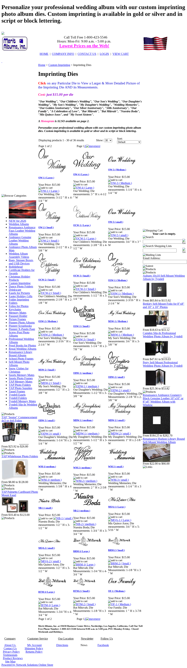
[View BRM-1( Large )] (84, 564)
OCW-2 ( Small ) (46, 279)
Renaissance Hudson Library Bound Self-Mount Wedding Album (164, 440)
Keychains (15, 309)
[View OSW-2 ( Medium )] (51, 334)
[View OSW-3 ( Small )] (84, 339)
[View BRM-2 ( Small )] (119, 563)
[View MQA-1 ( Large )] (119, 520)
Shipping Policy (34, 648)
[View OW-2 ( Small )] (48, 240)
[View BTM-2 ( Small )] (84, 604)
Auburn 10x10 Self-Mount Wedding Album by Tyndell (164, 277)
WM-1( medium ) (47, 466)
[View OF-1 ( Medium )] (119, 604)
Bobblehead (16, 266)
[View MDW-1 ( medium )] (86, 433)
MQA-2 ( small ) (46, 548)
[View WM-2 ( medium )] (85, 480)
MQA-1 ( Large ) (116, 506)
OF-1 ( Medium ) (116, 591)
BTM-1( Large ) (46, 592)
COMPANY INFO (63, 53)
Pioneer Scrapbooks (20, 325)
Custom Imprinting (19, 283)
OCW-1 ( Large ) (82, 225)
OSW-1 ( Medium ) (117, 280)
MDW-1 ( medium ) (83, 420)
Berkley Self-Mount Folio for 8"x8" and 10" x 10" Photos (163, 305)
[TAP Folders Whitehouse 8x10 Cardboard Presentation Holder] (15, 479)
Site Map (10, 661)
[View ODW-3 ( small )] (49, 433)
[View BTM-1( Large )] (49, 605)
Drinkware (15, 289)
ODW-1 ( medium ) (83, 373)
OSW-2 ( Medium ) (48, 321)
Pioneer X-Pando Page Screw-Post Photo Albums (22, 332)
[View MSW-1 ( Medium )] (121, 334)
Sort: (120, 138)
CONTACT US (87, 53)
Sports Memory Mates (21, 375)
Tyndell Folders (18, 398)
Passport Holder (18, 316)
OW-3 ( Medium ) (117, 169)
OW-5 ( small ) (115, 222)
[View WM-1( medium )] (50, 479)
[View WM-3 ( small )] (118, 479)
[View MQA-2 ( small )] (49, 561)
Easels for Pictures (19, 293)
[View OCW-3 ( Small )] (84, 289)
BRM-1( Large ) (81, 551)
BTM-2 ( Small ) (81, 591)
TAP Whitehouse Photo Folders (19, 456)
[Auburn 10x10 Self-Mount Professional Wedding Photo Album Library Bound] (156, 297)
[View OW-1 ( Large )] (48, 190)
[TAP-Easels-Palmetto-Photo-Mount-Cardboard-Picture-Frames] (15, 512)
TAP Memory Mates (20, 381)
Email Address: (151, 258)
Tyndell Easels (17, 394)
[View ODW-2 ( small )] (119, 390)
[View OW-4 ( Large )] (83, 187)
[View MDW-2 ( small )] (119, 433)
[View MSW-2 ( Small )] (49, 383)
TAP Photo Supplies (20, 388)
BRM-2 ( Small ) (116, 550)
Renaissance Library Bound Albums (20, 353)
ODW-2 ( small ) (116, 377)
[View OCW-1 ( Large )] (84, 238)
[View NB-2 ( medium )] (84, 524)
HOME (44, 53)
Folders (13, 302)
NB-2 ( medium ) (81, 510)
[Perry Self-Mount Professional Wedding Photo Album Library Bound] (156, 385)
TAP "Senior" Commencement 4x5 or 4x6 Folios (19, 419)
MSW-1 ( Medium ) (118, 321)
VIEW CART (120, 53)
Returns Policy (34, 651)
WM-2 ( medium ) (82, 467)
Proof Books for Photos (22, 345)
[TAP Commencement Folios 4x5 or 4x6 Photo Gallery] (15, 443)
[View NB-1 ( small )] (63, 518)
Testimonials (10, 655)
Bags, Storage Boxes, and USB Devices (21, 262)
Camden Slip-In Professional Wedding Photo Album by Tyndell (162, 335)
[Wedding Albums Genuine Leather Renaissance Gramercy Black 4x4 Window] (156, 433)
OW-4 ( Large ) (81, 174)
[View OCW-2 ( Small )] (49, 293)
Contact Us (10, 648)
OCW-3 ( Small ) (81, 275)
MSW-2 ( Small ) (46, 369)
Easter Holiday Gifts (20, 296)
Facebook (103, 645)
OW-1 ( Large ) (46, 177)
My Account (34, 645)
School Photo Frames (21, 358)
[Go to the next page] (93, 146)
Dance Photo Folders (21, 286)
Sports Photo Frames (21, 378)
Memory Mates (17, 312)
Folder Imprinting (19, 299)
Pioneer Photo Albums (22, 322)
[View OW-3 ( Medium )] (120, 183)
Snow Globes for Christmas (18, 370)
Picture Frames (17, 319)
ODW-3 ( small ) (46, 420)
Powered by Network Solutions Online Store (27, 664)
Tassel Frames (17, 391)
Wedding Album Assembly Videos (19, 255)
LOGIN (104, 53)
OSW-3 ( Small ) (81, 326)
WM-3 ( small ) (115, 466)
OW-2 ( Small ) (46, 227)
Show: (100, 140)
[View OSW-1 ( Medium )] (120, 293)
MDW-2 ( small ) (116, 420)
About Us (10, 645)
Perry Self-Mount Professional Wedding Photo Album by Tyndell (162, 364)
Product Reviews (13, 658)
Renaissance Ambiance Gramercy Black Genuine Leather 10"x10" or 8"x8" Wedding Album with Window (163, 400)
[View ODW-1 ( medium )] (86, 386)
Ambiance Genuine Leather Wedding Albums (20, 240)
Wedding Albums (19, 224)
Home (41, 65)
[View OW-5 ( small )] (118, 235)
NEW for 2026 (17, 220)
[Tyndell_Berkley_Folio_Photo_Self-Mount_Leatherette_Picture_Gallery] (156, 327)
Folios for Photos (18, 306)
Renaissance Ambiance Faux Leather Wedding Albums (22, 230)
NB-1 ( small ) (45, 508)
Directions (62, 645)
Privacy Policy (11, 651)
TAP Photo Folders (20, 384)
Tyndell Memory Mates (22, 401)
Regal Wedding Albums (22, 348)
